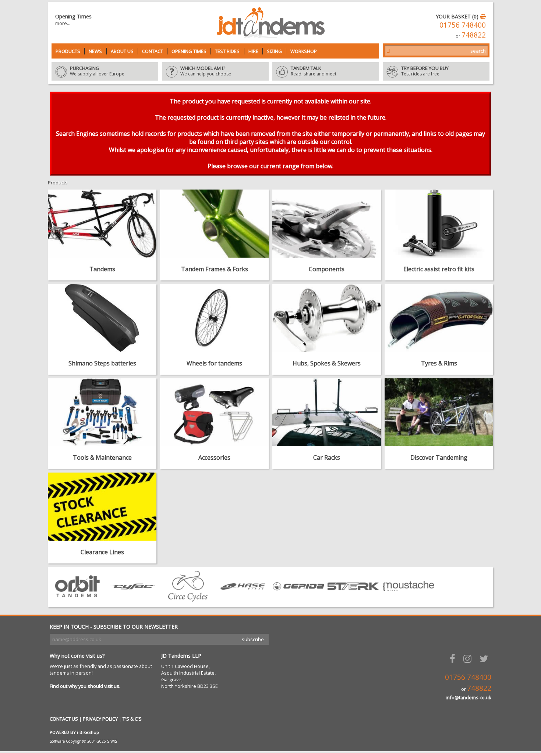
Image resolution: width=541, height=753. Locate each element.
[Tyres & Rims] (439, 318)
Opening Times (189, 51)
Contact (152, 51)
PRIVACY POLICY (100, 718)
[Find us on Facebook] (454, 658)
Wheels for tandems (214, 363)
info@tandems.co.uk (468, 697)
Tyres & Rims (439, 363)
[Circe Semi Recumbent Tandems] (187, 599)
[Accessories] (214, 412)
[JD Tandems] (271, 36)
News (95, 51)
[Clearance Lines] (102, 506)
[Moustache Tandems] (408, 599)
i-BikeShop (88, 732)
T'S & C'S (132, 718)
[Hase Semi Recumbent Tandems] (243, 599)
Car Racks (326, 457)
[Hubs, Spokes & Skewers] (326, 318)
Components (326, 269)
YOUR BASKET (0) (458, 16)
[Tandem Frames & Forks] (214, 223)
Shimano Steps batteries (102, 363)
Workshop (303, 51)
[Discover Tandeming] (439, 412)
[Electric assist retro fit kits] (439, 223)
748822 (474, 35)
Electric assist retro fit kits (438, 269)
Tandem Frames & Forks (214, 269)
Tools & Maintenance (102, 457)
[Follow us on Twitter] (485, 658)
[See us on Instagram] (468, 658)
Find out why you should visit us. (85, 686)
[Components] (326, 223)
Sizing (274, 51)
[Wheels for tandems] (214, 318)
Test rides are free (425, 71)
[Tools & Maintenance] (102, 412)
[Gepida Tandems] (298, 599)
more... (62, 23)
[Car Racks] (326, 412)
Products (68, 51)
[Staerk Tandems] (353, 599)
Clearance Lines (102, 552)
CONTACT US (64, 718)
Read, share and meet (313, 71)
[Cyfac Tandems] (132, 599)
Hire (253, 51)
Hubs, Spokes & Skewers (327, 363)
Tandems (102, 269)
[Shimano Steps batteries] (102, 318)
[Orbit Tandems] (77, 599)
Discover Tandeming (438, 457)
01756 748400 (462, 25)
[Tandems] (102, 223)
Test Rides (227, 51)
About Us (122, 51)
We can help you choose (205, 71)
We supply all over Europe (97, 71)
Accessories (214, 457)
